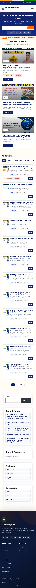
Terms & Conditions (24, 551)
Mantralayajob (10, 578)
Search (30, 28)
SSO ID (8, 495)
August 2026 (10, 469)
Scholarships (5, 571)
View (30, 178)
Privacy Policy (22, 547)
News (8, 491)
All (4, 160)
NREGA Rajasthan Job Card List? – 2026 (17, 434)
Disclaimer (22, 555)
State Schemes (6, 567)
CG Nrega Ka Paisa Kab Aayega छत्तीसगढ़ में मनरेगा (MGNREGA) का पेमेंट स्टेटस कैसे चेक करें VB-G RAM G (21, 366)
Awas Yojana (27, 32)
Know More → (8, 79)
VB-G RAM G (10, 500)
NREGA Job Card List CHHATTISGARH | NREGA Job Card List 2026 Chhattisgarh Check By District (17, 104)
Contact (27, 160)
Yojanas (4, 555)
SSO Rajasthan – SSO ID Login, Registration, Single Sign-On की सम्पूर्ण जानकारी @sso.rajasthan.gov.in (18, 67)
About (10, 160)
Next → (21, 384)
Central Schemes (6, 563)
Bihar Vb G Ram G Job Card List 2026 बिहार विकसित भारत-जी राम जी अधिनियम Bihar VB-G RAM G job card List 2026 (21, 312)
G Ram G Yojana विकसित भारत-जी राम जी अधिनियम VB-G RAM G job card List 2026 (20, 348)
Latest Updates (6, 551)
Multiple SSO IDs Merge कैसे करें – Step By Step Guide (17, 423)
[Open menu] (32, 8)
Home (3, 547)
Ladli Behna (18, 32)
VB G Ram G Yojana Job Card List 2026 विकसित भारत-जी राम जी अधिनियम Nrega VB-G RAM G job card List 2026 (18, 137)
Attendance (18, 160)
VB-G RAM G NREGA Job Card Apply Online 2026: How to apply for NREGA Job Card (21, 258)
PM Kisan (10, 32)
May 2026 (9, 478)
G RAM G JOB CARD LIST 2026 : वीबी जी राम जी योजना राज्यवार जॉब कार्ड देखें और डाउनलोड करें (21, 204)
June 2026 (9, 473)
